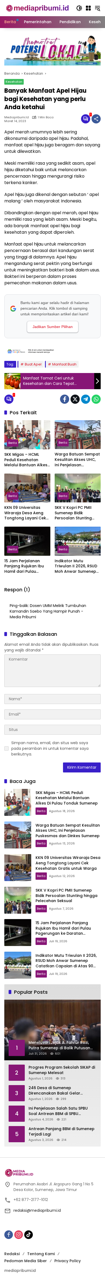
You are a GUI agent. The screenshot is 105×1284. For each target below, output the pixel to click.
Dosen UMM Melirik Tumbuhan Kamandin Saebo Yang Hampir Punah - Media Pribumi (48, 611)
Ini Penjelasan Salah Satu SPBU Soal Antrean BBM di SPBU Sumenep (58, 1111)
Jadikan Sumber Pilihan (53, 327)
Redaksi (12, 1254)
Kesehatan (14, 82)
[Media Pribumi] (37, 8)
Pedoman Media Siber (25, 1261)
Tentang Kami (41, 1254)
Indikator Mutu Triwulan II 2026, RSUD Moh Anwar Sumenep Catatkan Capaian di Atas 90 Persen (76, 566)
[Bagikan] (96, 118)
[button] (79, 8)
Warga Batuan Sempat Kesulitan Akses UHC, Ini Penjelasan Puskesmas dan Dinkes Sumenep (77, 460)
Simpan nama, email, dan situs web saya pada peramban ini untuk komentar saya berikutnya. (50, 748)
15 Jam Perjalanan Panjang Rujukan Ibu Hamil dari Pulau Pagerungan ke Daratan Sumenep (24, 566)
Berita (12, 443)
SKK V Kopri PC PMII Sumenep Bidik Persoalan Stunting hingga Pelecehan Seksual (73, 513)
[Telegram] (85, 399)
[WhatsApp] (96, 399)
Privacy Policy (67, 1261)
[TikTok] (28, 1234)
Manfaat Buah (64, 364)
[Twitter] (75, 399)
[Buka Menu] (88, 8)
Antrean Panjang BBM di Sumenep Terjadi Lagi (61, 1131)
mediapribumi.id (16, 117)
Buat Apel (33, 364)
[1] (85, 118)
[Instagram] (18, 1234)
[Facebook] (64, 399)
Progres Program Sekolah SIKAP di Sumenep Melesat (62, 1070)
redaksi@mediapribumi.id (37, 1210)
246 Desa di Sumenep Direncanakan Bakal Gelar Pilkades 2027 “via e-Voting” (56, 1090)
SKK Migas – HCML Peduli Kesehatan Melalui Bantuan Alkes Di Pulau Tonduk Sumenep (25, 460)
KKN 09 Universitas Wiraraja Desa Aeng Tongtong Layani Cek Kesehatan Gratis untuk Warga (25, 513)
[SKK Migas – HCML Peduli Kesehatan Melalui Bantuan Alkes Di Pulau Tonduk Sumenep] (27, 434)
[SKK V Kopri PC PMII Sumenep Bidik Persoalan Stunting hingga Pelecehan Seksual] (78, 488)
